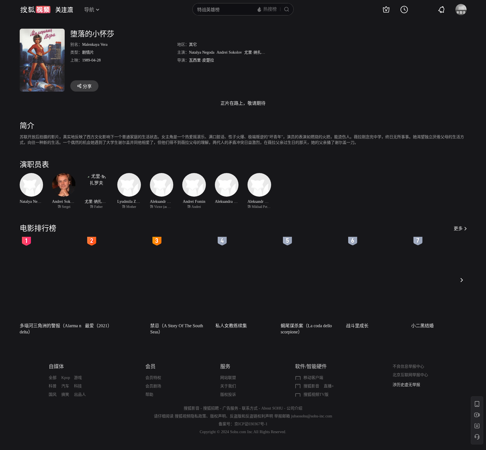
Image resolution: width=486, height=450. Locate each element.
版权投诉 (228, 394)
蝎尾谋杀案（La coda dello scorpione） (306, 328)
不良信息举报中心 (408, 366)
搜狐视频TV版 (315, 394)
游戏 (78, 378)
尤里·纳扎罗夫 (256, 52)
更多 (458, 228)
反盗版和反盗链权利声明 (251, 416)
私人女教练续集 (231, 325)
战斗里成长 (357, 325)
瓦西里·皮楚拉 (201, 60)
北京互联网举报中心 (410, 375)
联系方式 (250, 408)
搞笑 (65, 394)
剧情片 (88, 52)
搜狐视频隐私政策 (190, 416)
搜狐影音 (311, 386)
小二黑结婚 (422, 325)
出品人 (80, 394)
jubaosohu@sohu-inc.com (311, 416)
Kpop (65, 378)
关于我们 (228, 386)
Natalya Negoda (201, 52)
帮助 (149, 394)
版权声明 (218, 416)
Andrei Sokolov (229, 52)
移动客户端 (313, 378)
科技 (78, 386)
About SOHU (272, 408)
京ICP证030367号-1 (250, 424)
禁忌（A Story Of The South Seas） (176, 328)
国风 (53, 394)
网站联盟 (228, 378)
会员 (150, 366)
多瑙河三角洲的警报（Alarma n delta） (50, 328)
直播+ (329, 386)
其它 (193, 44)
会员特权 (153, 378)
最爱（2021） (98, 325)
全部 (53, 378)
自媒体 (56, 366)
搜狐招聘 (211, 408)
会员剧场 (153, 386)
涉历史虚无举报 (406, 385)
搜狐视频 (35, 9)
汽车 (65, 386)
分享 (87, 86)
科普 (53, 386)
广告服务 (230, 408)
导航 (89, 9)
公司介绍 (294, 408)
